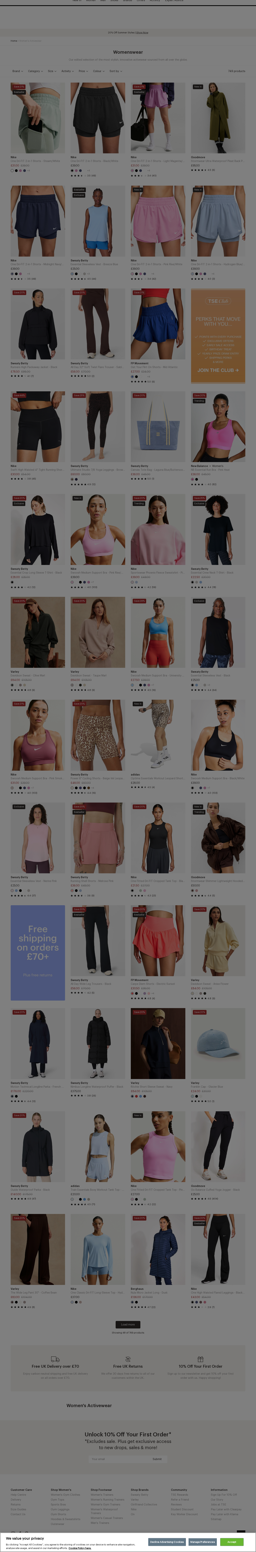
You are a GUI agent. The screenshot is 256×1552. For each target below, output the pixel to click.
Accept (232, 1542)
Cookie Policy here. (80, 1548)
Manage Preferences (202, 1542)
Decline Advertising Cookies (167, 1542)
